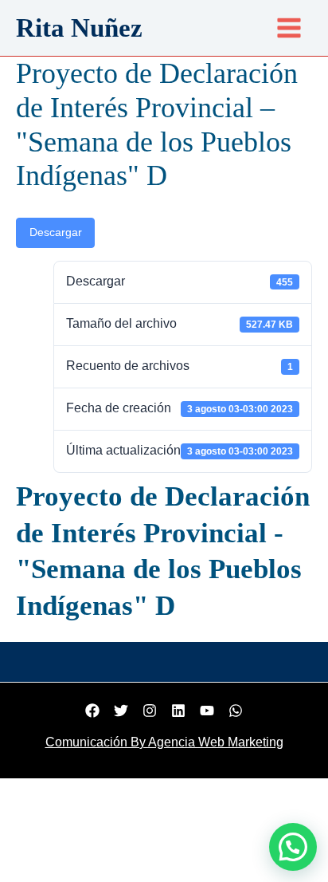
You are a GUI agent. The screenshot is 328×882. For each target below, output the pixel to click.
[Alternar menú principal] (289, 28)
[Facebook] (92, 710)
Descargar (55, 232)
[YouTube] (207, 710)
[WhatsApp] (235, 710)
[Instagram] (150, 710)
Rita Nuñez (79, 28)
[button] (293, 847)
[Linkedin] (178, 710)
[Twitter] (121, 710)
